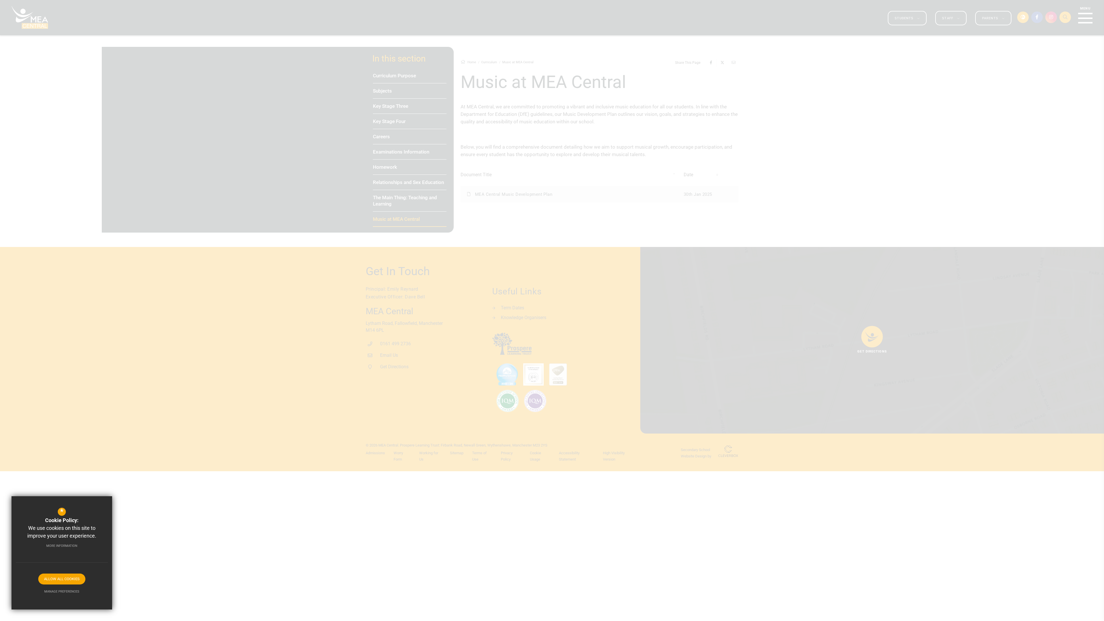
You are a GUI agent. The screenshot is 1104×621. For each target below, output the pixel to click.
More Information (61, 546)
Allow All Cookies (62, 579)
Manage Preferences (61, 591)
